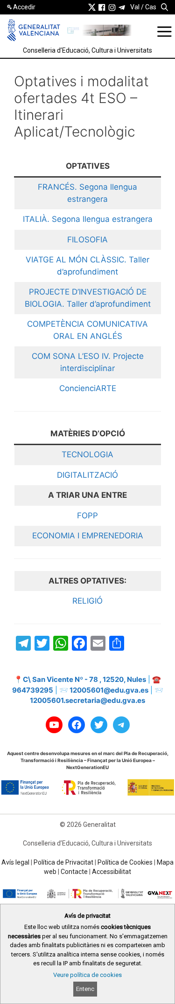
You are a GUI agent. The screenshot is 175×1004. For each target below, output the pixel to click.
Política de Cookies (125, 862)
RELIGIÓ (87, 600)
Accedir (24, 7)
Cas (150, 7)
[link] (92, 7)
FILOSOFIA (87, 239)
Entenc (85, 988)
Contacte (74, 871)
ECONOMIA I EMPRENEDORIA (87, 535)
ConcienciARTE (87, 388)
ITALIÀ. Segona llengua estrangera (88, 219)
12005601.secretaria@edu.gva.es (87, 700)
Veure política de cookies (87, 974)
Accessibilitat (111, 871)
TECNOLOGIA (87, 454)
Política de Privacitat (63, 862)
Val (135, 7)
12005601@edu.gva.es (109, 690)
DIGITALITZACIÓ (87, 475)
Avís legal (15, 862)
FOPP (87, 515)
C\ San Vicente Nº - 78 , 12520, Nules (84, 679)
